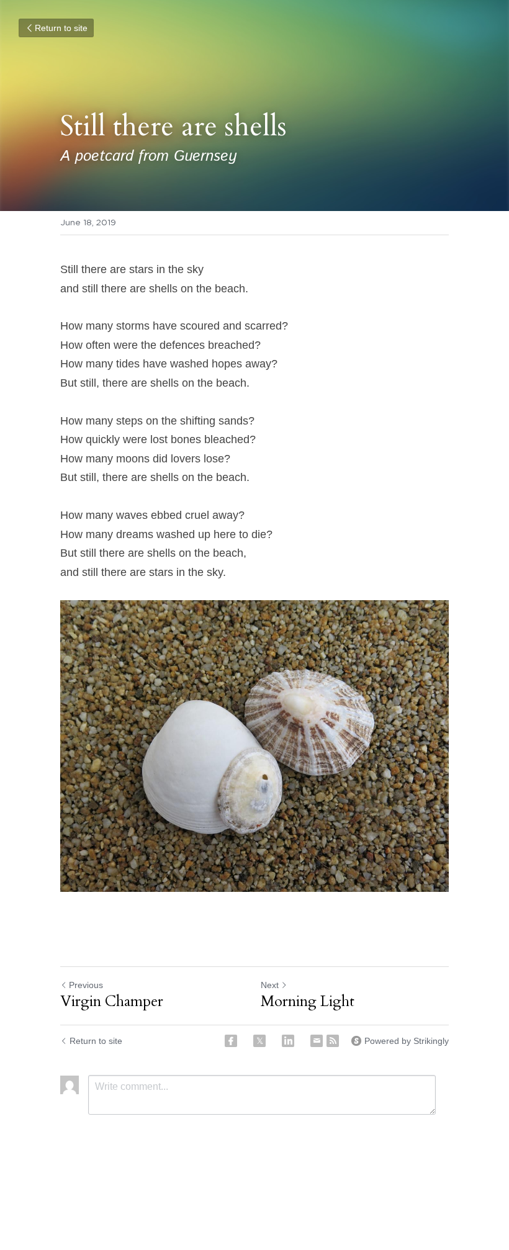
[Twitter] (259, 1041)
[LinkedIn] (288, 1041)
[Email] (316, 1041)
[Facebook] (231, 1041)
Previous (86, 985)
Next (270, 985)
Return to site (61, 28)
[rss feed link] (333, 1041)
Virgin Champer (111, 1001)
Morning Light (307, 1001)
